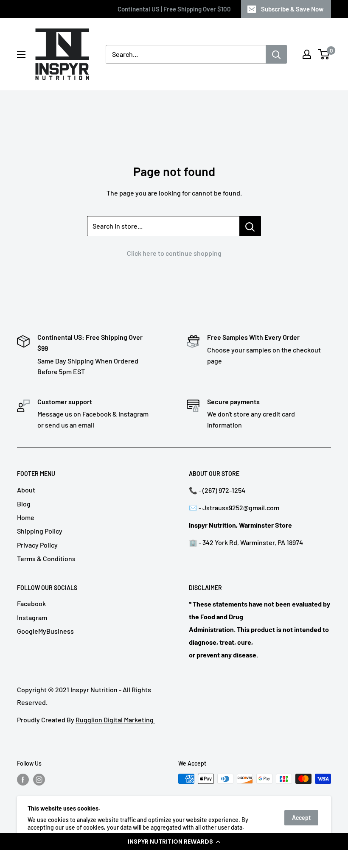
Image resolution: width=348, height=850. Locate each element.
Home (25, 517)
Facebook (31, 603)
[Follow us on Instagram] (39, 780)
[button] (174, 841)
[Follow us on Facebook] (23, 780)
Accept (301, 817)
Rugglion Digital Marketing (115, 720)
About (26, 490)
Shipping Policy (39, 531)
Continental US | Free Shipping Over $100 (174, 9)
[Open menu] (21, 54)
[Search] (276, 54)
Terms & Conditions (46, 558)
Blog (24, 504)
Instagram (32, 617)
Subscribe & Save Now (292, 9)
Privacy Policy (37, 545)
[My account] (307, 54)
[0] (324, 54)
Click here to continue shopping (174, 253)
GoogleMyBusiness (45, 631)
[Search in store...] (250, 226)
